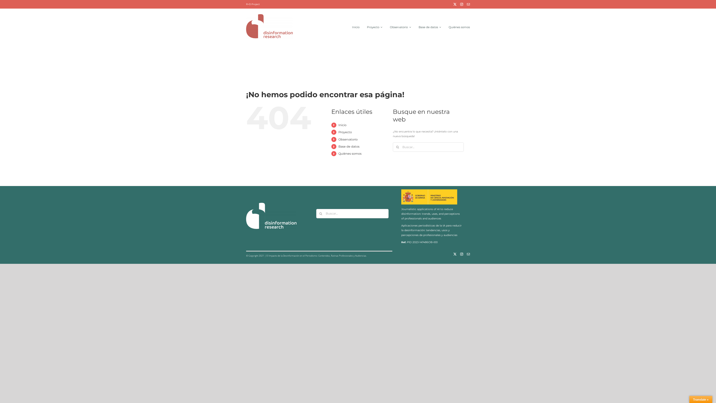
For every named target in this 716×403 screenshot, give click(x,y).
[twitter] (454, 4)
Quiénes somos (350, 153)
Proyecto (345, 132)
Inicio (342, 125)
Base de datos (348, 146)
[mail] (468, 4)
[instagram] (461, 4)
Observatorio (348, 139)
